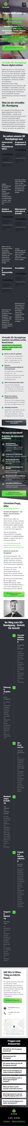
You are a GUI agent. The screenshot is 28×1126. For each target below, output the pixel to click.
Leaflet (7, 1034)
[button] (14, 1027)
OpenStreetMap (13, 1034)
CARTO (22, 1034)
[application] (14, 1027)
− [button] (5, 1023)
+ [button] (5, 1021)
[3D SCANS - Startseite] (6, 5)
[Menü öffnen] (24, 5)
